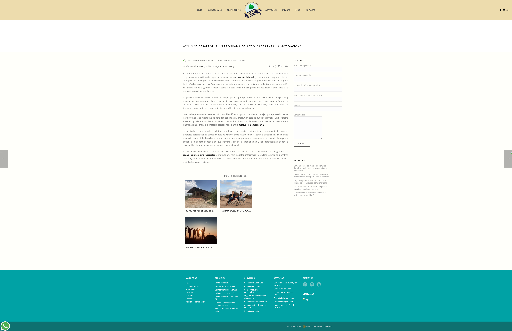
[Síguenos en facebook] (305, 284)
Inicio (199, 10)
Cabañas (286, 10)
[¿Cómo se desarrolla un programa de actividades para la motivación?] (235, 60)
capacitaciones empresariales (199, 154)
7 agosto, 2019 (221, 66)
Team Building (234, 10)
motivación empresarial (252, 124)
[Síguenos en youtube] (319, 284)
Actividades (271, 10)
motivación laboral (244, 77)
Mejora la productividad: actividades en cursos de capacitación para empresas (201, 247)
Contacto (310, 10)
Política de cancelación (195, 301)
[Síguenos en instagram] (312, 284)
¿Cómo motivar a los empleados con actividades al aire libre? (310, 194)
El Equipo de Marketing (195, 66)
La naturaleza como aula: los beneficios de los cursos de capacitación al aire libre (237, 211)
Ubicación (190, 295)
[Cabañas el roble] (253, 10)
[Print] (270, 66)
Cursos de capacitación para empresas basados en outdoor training (310, 187)
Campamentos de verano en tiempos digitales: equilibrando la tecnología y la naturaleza (201, 211)
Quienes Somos (192, 286)
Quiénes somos (214, 10)
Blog (297, 10)
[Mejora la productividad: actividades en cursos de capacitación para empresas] (201, 230)
